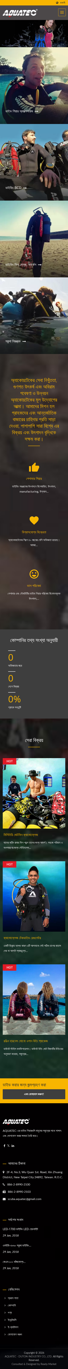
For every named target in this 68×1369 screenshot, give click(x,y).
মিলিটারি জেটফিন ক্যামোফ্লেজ (21, 834)
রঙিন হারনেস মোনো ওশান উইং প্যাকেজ (26, 1041)
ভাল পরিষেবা (34, 585)
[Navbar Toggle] (62, 12)
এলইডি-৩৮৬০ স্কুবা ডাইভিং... (17, 1245)
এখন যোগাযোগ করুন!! (34, 1094)
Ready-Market (48, 1364)
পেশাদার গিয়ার (34, 478)
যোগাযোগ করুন (15, 1334)
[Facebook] (4, 1146)
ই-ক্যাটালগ (13, 1327)
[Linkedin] (13, 1146)
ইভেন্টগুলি (12, 1320)
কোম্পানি (12, 1305)
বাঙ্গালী (62, 2)
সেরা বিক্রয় (34, 740)
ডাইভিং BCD (13, 187)
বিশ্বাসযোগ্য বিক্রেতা (34, 532)
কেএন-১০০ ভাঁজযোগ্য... (14, 1262)
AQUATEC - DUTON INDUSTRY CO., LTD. (28, 1356)
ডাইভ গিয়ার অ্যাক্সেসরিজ (19, 111)
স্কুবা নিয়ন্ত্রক (13, 341)
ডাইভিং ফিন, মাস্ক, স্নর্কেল (20, 264)
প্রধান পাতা (13, 1298)
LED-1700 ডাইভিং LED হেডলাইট (20, 1229)
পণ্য (10, 1312)
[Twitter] (8, 1146)
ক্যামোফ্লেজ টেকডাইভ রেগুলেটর (22, 937)
